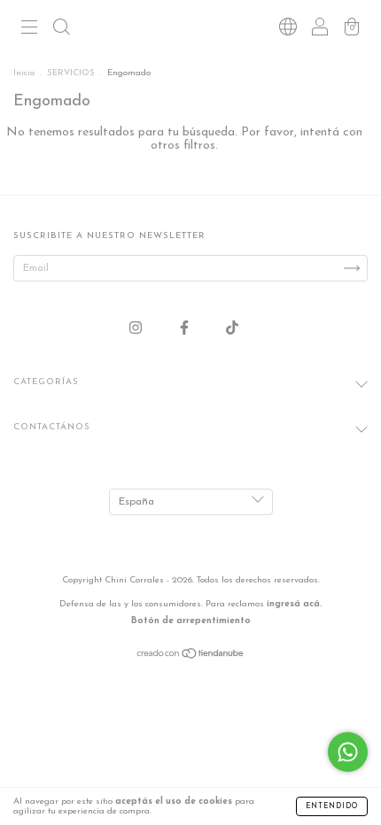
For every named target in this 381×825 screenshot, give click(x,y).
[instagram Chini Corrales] (137, 328)
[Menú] (29, 30)
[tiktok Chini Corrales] (232, 328)
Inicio (24, 73)
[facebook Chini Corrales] (186, 328)
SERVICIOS (71, 73)
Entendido (332, 806)
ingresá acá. (295, 604)
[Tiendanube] (191, 657)
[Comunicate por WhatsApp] (348, 752)
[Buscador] (61, 30)
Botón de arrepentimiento (191, 621)
